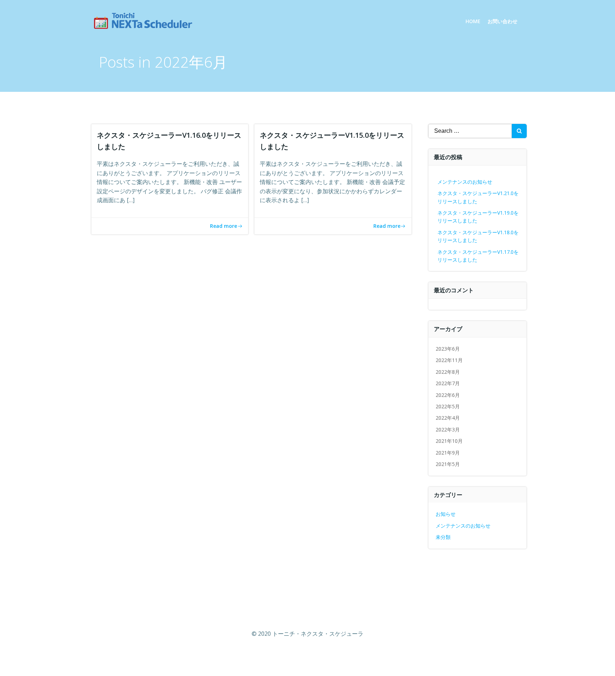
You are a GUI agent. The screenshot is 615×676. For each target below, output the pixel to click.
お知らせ (446, 513)
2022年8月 (448, 371)
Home (473, 21)
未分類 (443, 537)
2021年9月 (448, 452)
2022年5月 (448, 406)
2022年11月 (449, 360)
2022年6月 (448, 395)
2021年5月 (448, 464)
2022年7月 (448, 383)
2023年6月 (448, 348)
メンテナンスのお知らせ (464, 181)
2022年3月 (448, 429)
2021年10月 (449, 440)
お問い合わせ (502, 21)
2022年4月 (448, 417)
